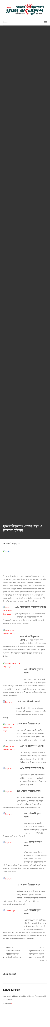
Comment (7, 1004)
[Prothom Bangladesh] (25, 9)
